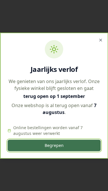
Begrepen (54, 145)
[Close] (100, 40)
